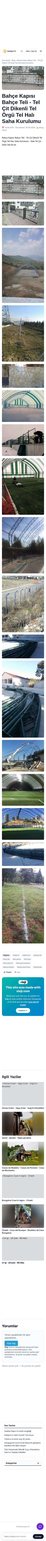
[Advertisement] (23, 24)
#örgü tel (16, 955)
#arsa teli (6, 959)
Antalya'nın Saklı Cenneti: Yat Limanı (19, 1435)
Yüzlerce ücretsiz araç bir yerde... (17, 1439)
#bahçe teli (37, 955)
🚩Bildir (17, 972)
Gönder (38, 1536)
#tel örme (27, 959)
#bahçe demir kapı (23, 967)
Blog (13, 60)
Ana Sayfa (6, 60)
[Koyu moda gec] (22, 51)
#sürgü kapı (37, 967)
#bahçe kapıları (8, 967)
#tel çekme (17, 959)
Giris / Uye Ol (31, 51)
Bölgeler (6, 955)
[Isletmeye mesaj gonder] (40, 1526)
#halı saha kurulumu (23, 963)
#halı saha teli (8, 963)
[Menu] (41, 51)
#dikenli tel (26, 955)
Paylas (9, 972)
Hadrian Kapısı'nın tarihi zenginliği (17, 1431)
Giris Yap (11, 1343)
